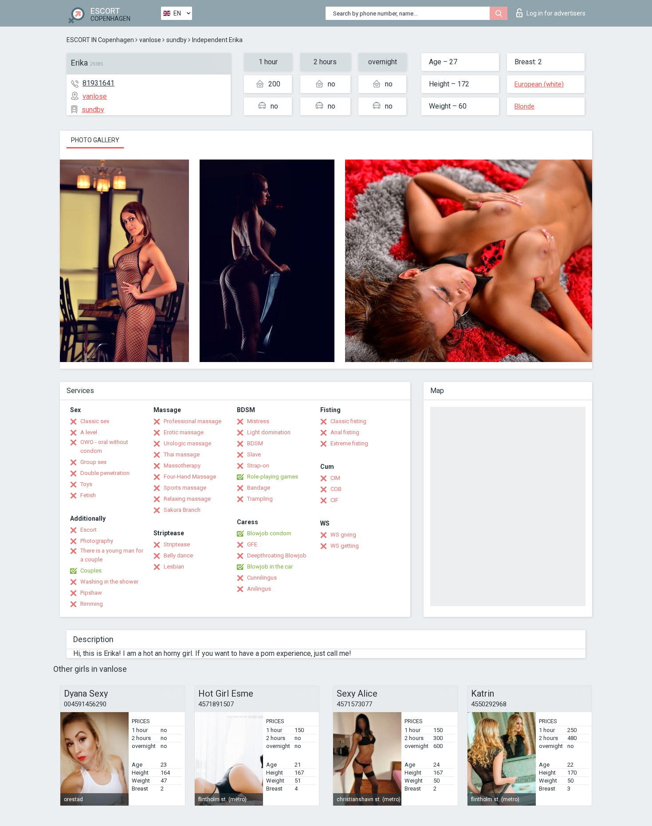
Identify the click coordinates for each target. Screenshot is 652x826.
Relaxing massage (187, 498)
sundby (176, 39)
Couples (91, 570)
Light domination (269, 432)
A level (88, 432)
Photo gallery (95, 140)
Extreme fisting (349, 443)
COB (336, 489)
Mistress (258, 421)
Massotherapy (182, 465)
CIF (334, 500)
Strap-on (258, 465)
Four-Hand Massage (190, 476)
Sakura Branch (182, 510)
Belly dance (178, 555)
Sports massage (185, 487)
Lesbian (174, 566)
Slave (254, 454)
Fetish (88, 495)
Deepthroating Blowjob (276, 555)
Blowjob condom (269, 533)
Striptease (177, 544)
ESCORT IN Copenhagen (100, 39)
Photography (96, 541)
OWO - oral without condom (104, 446)
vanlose (150, 39)
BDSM (255, 443)
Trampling (260, 498)
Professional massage (192, 421)
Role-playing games (272, 476)
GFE (252, 544)
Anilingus (259, 588)
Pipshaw (91, 592)
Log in (555, 13)
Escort (88, 529)
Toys (86, 484)
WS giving (343, 534)
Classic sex (94, 421)
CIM (335, 478)
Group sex (93, 462)
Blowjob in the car (270, 566)
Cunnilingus (262, 577)
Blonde (524, 106)
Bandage (258, 487)
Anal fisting (344, 432)
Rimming (91, 603)
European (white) (539, 84)
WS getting (344, 545)
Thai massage (182, 454)
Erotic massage (184, 432)
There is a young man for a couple (111, 555)
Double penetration (105, 473)
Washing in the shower (109, 581)
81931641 (98, 83)
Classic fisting (348, 421)
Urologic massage (187, 443)
